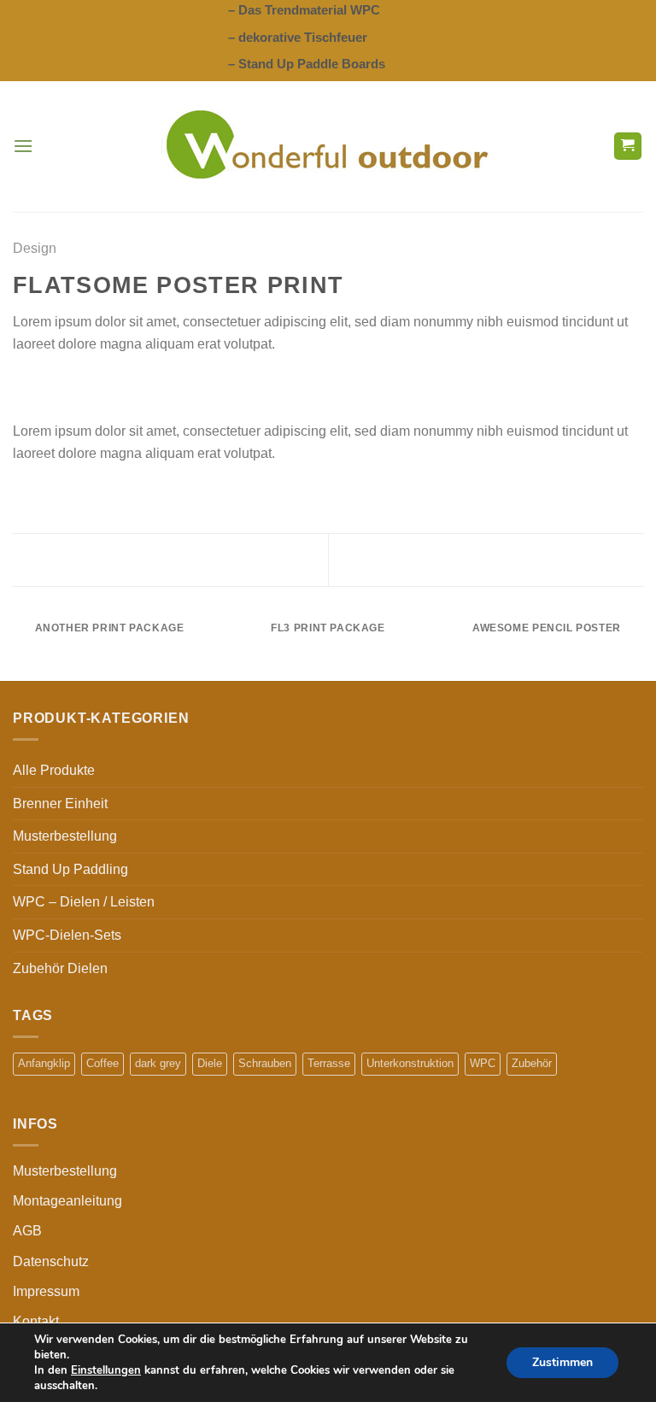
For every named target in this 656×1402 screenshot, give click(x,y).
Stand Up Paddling (70, 869)
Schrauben (264, 1063)
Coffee (102, 1063)
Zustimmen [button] (562, 1362)
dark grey (158, 1063)
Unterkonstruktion (410, 1063)
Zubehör (532, 1063)
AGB (27, 1230)
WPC (482, 1063)
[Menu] (23, 146)
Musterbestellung (65, 836)
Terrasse (329, 1063)
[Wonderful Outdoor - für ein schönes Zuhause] (328, 146)
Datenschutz (51, 1261)
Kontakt (36, 1321)
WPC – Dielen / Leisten (84, 902)
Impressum (46, 1291)
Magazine (71, 559)
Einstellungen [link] (106, 1370)
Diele (209, 1063)
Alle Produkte (54, 770)
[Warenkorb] (628, 146)
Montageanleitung (67, 1201)
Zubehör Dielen (60, 968)
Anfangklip (44, 1063)
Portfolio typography (553, 559)
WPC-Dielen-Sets (67, 935)
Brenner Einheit (60, 803)
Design (34, 248)
